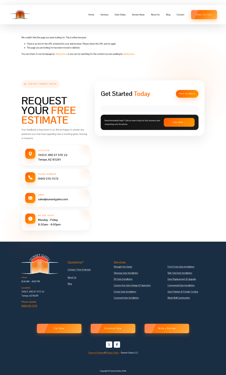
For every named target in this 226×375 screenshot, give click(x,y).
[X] (109, 344)
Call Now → (179, 122)
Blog (168, 14)
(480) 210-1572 (204, 14)
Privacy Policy (112, 352)
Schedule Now (113, 328)
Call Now (59, 328)
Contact (180, 14)
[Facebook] (117, 344)
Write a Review (167, 328)
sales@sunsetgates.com (53, 199)
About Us (155, 14)
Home (91, 14)
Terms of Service (96, 352)
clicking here (61, 54)
